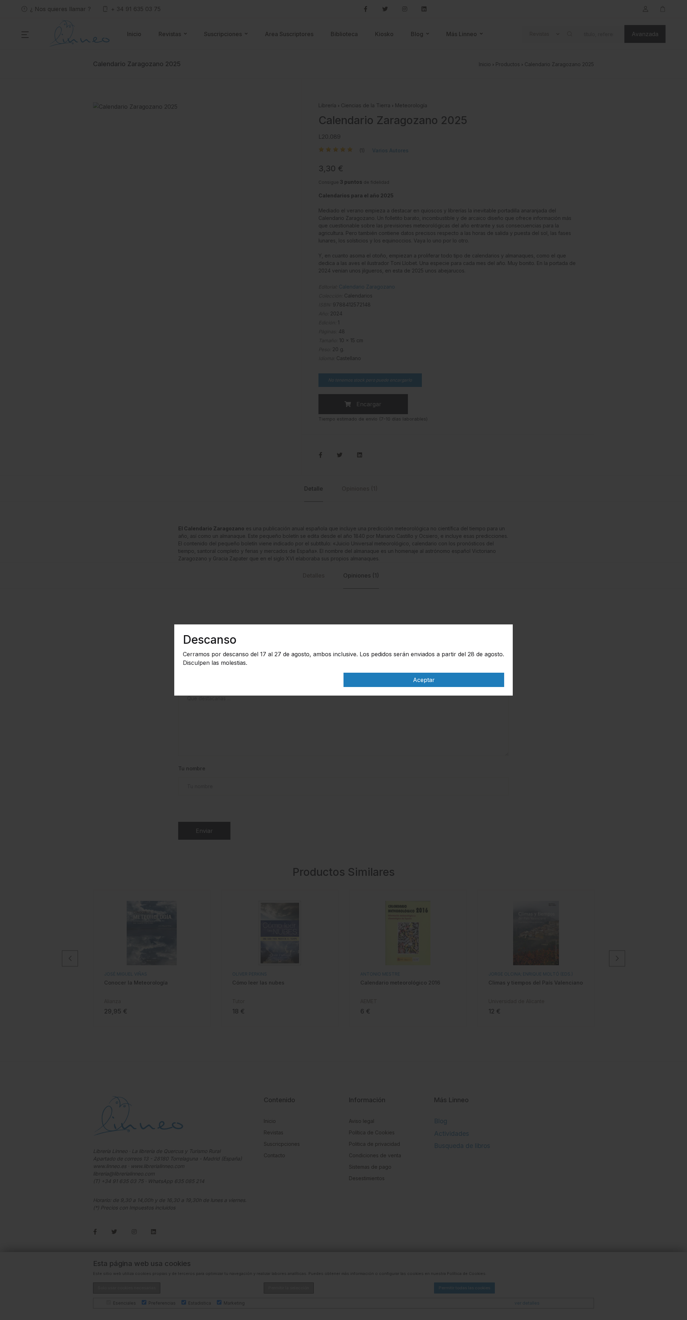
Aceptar (424, 679)
